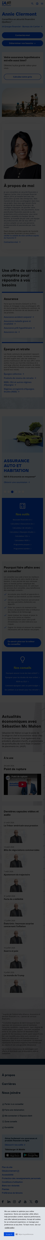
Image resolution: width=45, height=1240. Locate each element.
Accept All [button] (9, 1234)
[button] (24, 1234)
